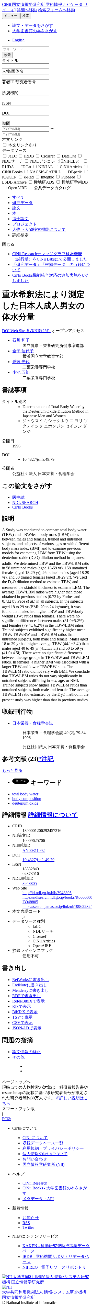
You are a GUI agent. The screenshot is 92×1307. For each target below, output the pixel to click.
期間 (6, 123)
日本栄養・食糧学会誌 (32, 723)
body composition (26, 798)
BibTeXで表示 (25, 1012)
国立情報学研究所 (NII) (43, 1164)
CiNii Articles (71, 167)
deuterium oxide (25, 803)
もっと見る (12, 770)
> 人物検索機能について (43, 229)
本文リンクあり (22, 145)
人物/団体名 (13, 71)
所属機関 (10, 93)
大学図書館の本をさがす (34, 31)
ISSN (6, 103)
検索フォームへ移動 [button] (56, 10)
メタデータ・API (38, 1199)
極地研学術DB (74, 182)
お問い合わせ (34, 1159)
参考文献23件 (38, 331)
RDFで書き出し (26, 996)
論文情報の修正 (26, 1052)
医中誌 (18, 497)
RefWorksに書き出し (30, 979)
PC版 (6, 1119)
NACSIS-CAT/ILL (45, 172)
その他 (18, 1057)
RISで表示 (21, 1006)
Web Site (18, 331)
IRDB (29, 156)
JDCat (26, 167)
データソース (14, 150)
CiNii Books (22, 507)
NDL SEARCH (25, 502)
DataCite (69, 156)
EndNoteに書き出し (29, 985)
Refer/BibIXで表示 (28, 1001)
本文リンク (12, 139)
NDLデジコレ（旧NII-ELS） (56, 161)
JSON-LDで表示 (26, 1028)
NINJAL (45, 167)
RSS (26, 1223)
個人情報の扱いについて (44, 1154)
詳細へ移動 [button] (27, 10)
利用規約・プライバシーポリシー (53, 1148)
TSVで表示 (22, 1017)
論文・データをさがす (32, 25)
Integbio (47, 177)
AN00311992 (33, 850)
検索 (25, 16)
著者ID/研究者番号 (19, 82)
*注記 (46, 759)
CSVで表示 (22, 1022)
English (18, 40)
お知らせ (30, 1217)
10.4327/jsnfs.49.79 (38, 860)
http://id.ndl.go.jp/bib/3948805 (47, 893)
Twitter (28, 1227)
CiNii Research (34, 1183)
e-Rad (29, 177)
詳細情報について (53, 815)
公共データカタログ (52, 188)
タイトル (10, 60)
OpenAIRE (17, 188)
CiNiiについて (35, 1137)
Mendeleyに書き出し (30, 990)
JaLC (12, 156)
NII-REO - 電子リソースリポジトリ (54, 1267)
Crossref (48, 156)
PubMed (68, 177)
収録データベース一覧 (42, 1143)
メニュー (10, 16)
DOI (5, 113)
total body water (25, 794)
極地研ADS (44, 182)
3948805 (29, 883)
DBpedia (75, 172)
